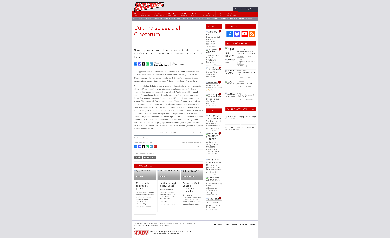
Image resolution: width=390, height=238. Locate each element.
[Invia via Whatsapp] (147, 64)
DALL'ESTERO (240, 81)
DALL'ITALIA (240, 47)
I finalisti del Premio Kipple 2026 (246, 73)
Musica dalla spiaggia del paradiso (142, 186)
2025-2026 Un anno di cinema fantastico (213, 204)
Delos (231, 14)
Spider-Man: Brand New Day (172, 19)
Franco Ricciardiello (196, 19)
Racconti (208, 14)
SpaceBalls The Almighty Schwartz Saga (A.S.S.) (240, 117)
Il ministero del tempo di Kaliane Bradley (245, 96)
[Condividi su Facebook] (136, 64)
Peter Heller (224, 19)
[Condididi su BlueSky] (139, 64)
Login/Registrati (251, 9)
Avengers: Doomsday (212, 19)
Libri (145, 14)
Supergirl (249, 19)
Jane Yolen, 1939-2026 (245, 84)
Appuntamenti (143, 138)
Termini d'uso (217, 224)
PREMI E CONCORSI (242, 70)
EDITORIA (139, 176)
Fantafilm (181, 71)
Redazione (243, 224)
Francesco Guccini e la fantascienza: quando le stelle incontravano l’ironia (246, 51)
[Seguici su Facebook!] (229, 33)
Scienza (183, 14)
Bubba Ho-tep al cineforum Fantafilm (213, 101)
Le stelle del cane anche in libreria (246, 62)
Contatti (253, 224)
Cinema (159, 14)
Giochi (195, 14)
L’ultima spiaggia (141, 77)
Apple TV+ (149, 19)
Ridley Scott (158, 19)
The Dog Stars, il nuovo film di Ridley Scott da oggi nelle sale (213, 124)
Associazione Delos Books (146, 225)
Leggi (241, 56)
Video (220, 14)
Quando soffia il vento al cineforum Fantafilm (191, 187)
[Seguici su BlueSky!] (237, 33)
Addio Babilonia (213, 85)
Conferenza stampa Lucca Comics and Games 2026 (239, 128)
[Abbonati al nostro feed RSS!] (252, 33)
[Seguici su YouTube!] (244, 33)
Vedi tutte (251, 109)
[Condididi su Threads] (143, 64)
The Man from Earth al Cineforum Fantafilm (212, 58)
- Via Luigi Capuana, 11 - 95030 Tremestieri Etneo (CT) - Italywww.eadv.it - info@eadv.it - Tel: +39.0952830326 (171, 232)
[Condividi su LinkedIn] (151, 64)
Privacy (227, 224)
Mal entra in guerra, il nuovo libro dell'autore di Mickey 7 (213, 168)
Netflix (185, 19)
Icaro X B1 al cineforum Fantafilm (211, 74)
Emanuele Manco (162, 65)
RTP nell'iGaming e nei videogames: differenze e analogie (214, 188)
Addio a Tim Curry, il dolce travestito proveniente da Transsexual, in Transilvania (213, 148)
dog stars (233, 19)
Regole (234, 224)
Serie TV (172, 14)
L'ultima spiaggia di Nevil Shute (168, 184)
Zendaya (241, 19)
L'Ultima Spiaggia (149, 157)
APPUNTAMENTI (189, 176)
